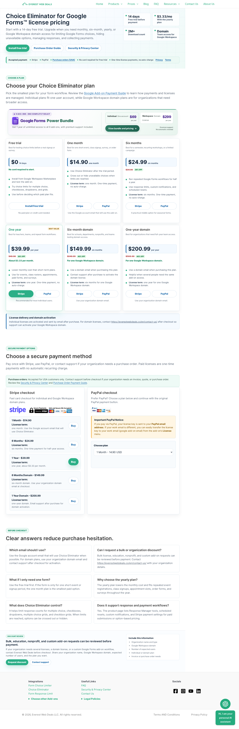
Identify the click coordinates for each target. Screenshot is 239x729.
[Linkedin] (198, 691)
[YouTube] (191, 691)
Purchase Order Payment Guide (70, 382)
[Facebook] (175, 691)
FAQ (156, 4)
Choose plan (101, 445)
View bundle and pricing (122, 128)
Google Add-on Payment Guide (105, 93)
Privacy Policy (199, 714)
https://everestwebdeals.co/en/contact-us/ (134, 321)
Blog (146, 4)
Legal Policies (92, 698)
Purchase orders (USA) (64, 60)
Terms (168, 60)
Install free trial (18, 48)
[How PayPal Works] (101, 410)
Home (99, 4)
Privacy (159, 60)
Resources (170, 4)
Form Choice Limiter (40, 685)
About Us (208, 4)
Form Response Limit (40, 693)
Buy (73, 425)
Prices (131, 4)
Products (113, 4)
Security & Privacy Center (83, 48)
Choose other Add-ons (44, 698)
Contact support (40, 662)
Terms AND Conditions (166, 714)
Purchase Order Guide (47, 48)
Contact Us (191, 4)
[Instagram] (183, 691)
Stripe (79, 206)
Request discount (17, 662)
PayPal (106, 206)
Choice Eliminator (38, 689)
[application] (120, 4)
